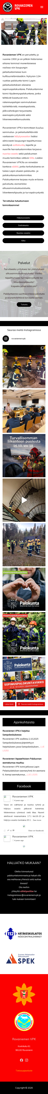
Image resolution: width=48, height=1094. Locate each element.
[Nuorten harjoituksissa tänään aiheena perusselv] (24, 366)
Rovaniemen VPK (22, 796)
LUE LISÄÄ (32, 774)
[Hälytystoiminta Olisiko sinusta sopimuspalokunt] (24, 589)
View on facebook (36, 830)
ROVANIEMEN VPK (24, 7)
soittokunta (19, 145)
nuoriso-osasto (10, 153)
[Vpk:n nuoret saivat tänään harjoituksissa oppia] (24, 411)
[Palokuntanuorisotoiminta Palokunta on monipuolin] (24, 633)
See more (37, 820)
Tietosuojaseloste (24, 1070)
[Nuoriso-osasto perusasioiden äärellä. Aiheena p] (24, 544)
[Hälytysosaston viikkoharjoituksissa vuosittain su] (24, 500)
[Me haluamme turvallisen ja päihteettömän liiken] (24, 455)
